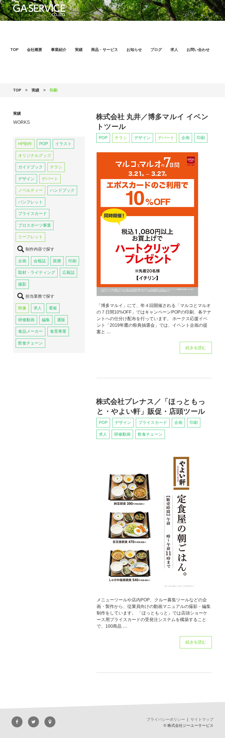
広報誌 (68, 272)
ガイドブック (30, 167)
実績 (79, 49)
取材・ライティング (36, 272)
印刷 (72, 261)
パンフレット (30, 202)
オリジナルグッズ (34, 155)
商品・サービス (104, 49)
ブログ (156, 49)
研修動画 (26, 319)
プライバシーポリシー (166, 719)
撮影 (22, 284)
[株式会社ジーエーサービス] (112, 10)
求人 (174, 49)
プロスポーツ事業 (34, 225)
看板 (53, 308)
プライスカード (32, 213)
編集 (46, 319)
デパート (50, 178)
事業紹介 (58, 49)
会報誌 (39, 261)
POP (43, 143)
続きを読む (195, 349)
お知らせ (134, 49)
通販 (61, 319)
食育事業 (58, 331)
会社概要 (34, 49)
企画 (22, 261)
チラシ (56, 167)
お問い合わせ (198, 49)
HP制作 (25, 143)
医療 (57, 261)
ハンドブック (62, 190)
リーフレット (30, 236)
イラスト (63, 143)
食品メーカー (30, 331)
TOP (14, 49)
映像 (22, 308)
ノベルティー (30, 190)
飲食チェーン (30, 343)
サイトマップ (201, 719)
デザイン (26, 178)
